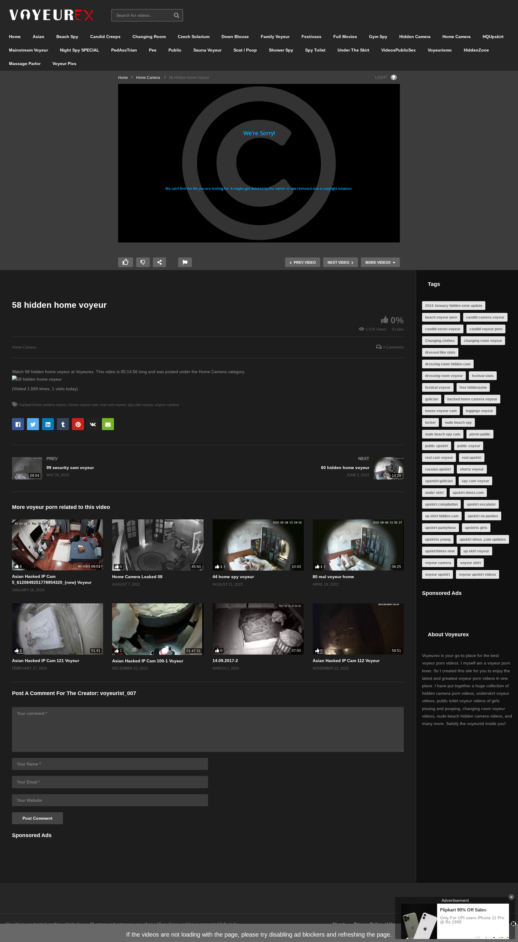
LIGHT (381, 77)
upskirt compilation (441, 504)
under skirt (434, 493)
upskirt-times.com (468, 493)
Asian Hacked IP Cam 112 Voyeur (346, 660)
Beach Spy (67, 36)
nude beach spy (458, 422)
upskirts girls (476, 528)
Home (15, 36)
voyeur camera (167, 405)
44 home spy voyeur (233, 576)
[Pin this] (78, 424)
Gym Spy (378, 36)
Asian (38, 36)
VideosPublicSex (398, 50)
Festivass (311, 36)
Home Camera (456, 36)
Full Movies (345, 36)
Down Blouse (235, 36)
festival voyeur (438, 387)
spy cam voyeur (140, 405)
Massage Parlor (24, 63)
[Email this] (108, 424)
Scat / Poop (245, 50)
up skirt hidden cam (442, 516)
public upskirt (436, 446)
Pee (152, 50)
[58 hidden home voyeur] (57, 544)
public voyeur (468, 446)
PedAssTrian (124, 50)
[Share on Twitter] (33, 424)
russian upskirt (438, 469)
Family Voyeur (275, 36)
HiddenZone (476, 50)
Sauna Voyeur (207, 50)
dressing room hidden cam (448, 364)
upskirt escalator (481, 504)
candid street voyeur (442, 329)
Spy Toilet (315, 50)
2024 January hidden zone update (453, 306)
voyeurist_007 (118, 693)
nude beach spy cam (442, 434)
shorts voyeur (472, 469)
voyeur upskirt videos (477, 574)
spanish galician (439, 481)
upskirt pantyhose (440, 528)
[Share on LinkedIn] (48, 424)
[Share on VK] (93, 424)
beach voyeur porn (441, 317)
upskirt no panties (483, 516)
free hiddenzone (473, 387)
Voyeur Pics (64, 63)
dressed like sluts (440, 352)
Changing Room (149, 36)
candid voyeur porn (485, 329)
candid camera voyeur (485, 317)
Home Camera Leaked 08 (137, 576)
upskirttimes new (439, 551)
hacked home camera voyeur (43, 405)
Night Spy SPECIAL (79, 50)
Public (174, 50)
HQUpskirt (493, 36)
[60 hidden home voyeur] (309, 468)
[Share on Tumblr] (63, 424)
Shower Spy (281, 50)
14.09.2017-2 (225, 660)
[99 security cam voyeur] (107, 468)
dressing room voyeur (444, 376)
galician (431, 399)
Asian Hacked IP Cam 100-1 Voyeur (147, 660)
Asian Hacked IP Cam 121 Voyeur (45, 660)
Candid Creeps (105, 36)
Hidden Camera (414, 36)
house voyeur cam (83, 405)
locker (430, 422)
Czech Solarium (194, 36)
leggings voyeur (479, 411)
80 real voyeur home (333, 576)
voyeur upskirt (437, 574)
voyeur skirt (470, 563)
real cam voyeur (113, 405)
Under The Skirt (353, 50)
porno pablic (479, 434)
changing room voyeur (483, 341)
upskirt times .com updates (483, 539)
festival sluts (483, 376)
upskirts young (438, 539)
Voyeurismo (440, 50)
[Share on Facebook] (18, 424)
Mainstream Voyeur (28, 50)
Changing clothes (440, 341)
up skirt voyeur (476, 551)
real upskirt (471, 458)
